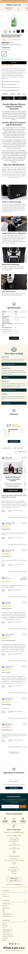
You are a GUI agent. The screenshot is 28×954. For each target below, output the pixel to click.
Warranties (5, 905)
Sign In (4, 894)
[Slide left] (1, 31)
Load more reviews (14, 752)
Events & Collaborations (7, 929)
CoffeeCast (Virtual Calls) (8, 936)
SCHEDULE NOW (13, 490)
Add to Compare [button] (17, 59)
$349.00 (8, 98)
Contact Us (5, 925)
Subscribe (5, 940)
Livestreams (5, 938)
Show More (14, 338)
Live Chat (22, 832)
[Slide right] (26, 31)
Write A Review (14, 441)
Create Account (6, 896)
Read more (15, 507)
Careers (4, 927)
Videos (4, 912)
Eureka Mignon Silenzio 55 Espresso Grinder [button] (15, 511)
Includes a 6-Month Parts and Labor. (10, 84)
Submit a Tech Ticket (19, 860)
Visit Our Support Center (9, 364)
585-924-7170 (16, 832)
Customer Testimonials (7, 934)
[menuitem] (14, 894)
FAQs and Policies (6, 932)
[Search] (24, 5)
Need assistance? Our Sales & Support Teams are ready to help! (14, 1)
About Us (4, 923)
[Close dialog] (22, 461)
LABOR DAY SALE (8, 8)
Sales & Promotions (7, 903)
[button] (1, 5)
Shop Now (9, 9)
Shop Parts (5, 377)
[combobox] (20, 451)
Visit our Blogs (6, 403)
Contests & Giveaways (7, 916)
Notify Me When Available (7, 65)
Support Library (11, 860)
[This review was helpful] (22, 517)
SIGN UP (22, 806)
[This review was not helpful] (24, 517)
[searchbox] (8, 448)
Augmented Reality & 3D (8, 914)
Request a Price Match (8, 59)
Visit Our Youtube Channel (9, 390)
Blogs (4, 910)
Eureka (4, 39)
